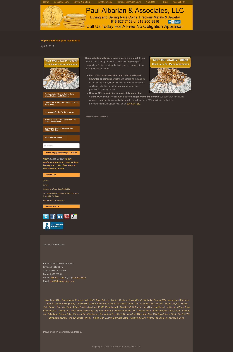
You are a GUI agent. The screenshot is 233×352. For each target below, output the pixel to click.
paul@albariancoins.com (62, 281)
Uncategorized (99, 117)
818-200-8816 (79, 278)
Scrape (45, 185)
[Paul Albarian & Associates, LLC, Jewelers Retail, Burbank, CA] (53, 225)
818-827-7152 (133, 104)
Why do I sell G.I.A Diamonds (53, 200)
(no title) (46, 181)
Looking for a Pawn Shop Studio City (56, 189)
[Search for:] (61, 146)
